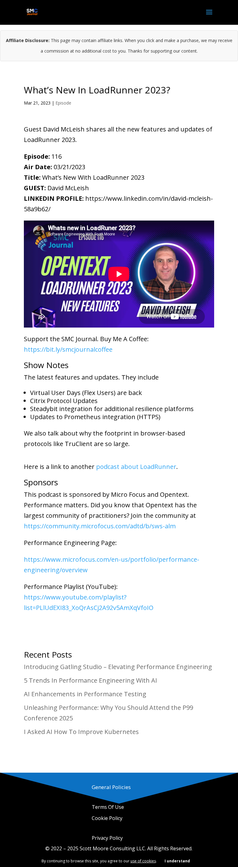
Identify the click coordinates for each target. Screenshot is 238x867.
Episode (63, 103)
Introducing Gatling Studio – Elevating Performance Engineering (118, 667)
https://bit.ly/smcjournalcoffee (68, 349)
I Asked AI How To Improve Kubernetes (81, 732)
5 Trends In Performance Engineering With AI (90, 680)
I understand (177, 861)
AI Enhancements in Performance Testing (85, 694)
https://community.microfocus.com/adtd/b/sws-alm (100, 526)
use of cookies (143, 861)
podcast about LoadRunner (136, 466)
